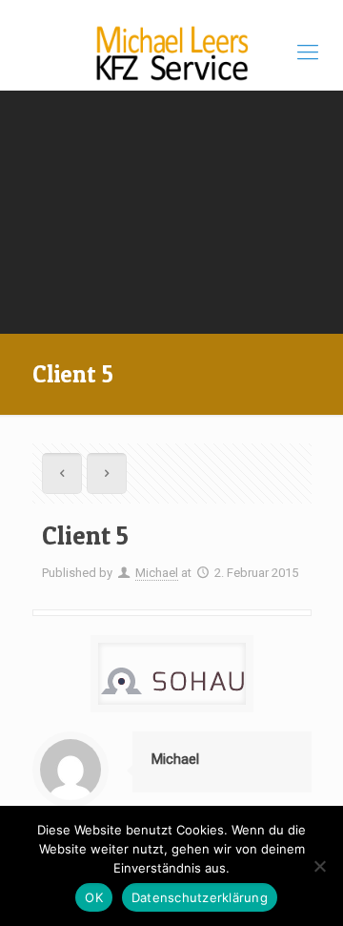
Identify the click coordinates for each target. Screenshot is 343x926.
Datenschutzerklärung (199, 897)
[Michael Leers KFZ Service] (171, 52)
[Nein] (319, 865)
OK (94, 897)
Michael (156, 573)
